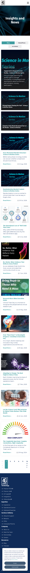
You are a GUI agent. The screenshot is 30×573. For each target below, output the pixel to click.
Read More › (7, 164)
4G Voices (15, 46)
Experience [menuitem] (7, 505)
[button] (28, 3)
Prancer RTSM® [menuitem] (8, 488)
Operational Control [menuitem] (9, 507)
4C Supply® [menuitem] (7, 494)
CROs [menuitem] (5, 521)
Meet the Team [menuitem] (8, 532)
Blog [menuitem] (5, 543)
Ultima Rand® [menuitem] (8, 499)
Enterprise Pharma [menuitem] (9, 524)
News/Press (21, 43)
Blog (8, 43)
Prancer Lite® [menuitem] (8, 491)
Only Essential (15, 567)
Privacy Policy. (14, 559)
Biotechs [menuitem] (6, 518)
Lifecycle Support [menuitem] (9, 516)
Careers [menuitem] (6, 537)
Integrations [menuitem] (7, 496)
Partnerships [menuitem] (7, 535)
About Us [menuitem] (6, 529)
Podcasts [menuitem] (6, 546)
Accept (15, 563)
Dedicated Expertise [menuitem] (9, 510)
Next (27, 464)
